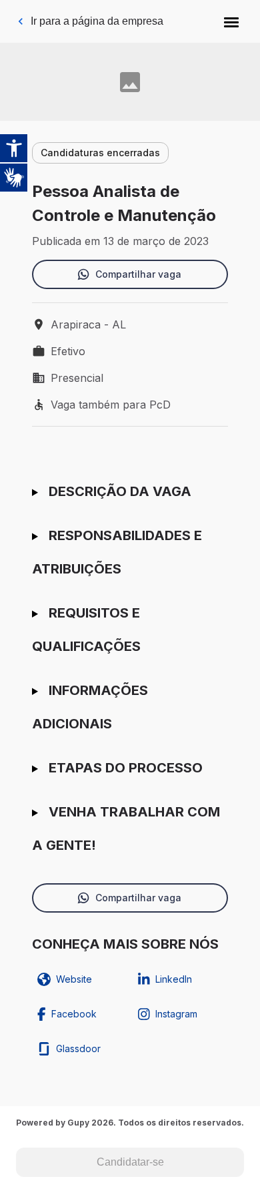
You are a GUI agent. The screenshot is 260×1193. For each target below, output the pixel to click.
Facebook (74, 1013)
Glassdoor (78, 1048)
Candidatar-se (130, 1162)
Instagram (176, 1013)
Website (74, 979)
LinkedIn (173, 979)
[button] (231, 21)
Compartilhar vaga (138, 274)
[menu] (231, 21)
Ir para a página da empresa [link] (97, 21)
